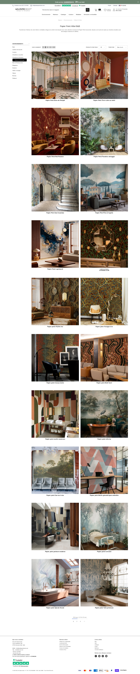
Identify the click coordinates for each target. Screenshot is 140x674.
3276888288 (33, 656)
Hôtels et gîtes (78, 20)
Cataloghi (115, 5)
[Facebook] (96, 656)
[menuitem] (20, 47)
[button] (123, 5)
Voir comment (36, 47)
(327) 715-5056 (25, 5)
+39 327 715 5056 (16, 651)
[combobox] (63, 10)
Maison (60, 20)
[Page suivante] (84, 621)
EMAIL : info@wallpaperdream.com (20, 648)
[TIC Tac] (106, 656)
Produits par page (92, 47)
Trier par (111, 47)
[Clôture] (65, 10)
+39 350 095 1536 (16, 653)
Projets (109, 5)
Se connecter (119, 9)
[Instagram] (99, 656)
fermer (138, 2)
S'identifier (125, 9)
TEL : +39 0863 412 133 (17, 649)
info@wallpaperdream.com (39, 5)
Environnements (68, 20)
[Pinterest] (103, 656)
